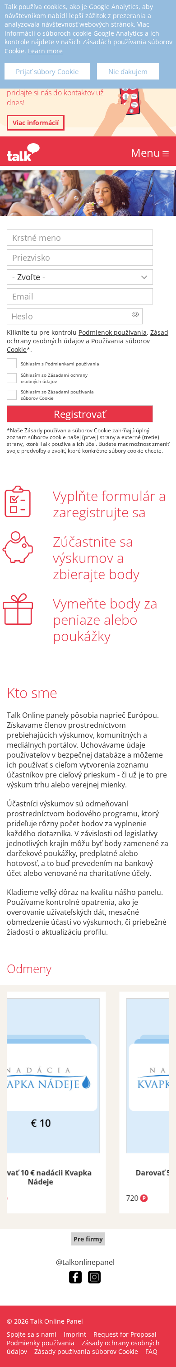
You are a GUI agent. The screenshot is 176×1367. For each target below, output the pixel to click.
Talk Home (23, 152)
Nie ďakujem (128, 71)
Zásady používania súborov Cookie (86, 1351)
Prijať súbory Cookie (47, 71)
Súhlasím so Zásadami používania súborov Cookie (57, 395)
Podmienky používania (40, 1343)
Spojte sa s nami (31, 1334)
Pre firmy (88, 1239)
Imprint (75, 1334)
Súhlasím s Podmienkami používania (60, 363)
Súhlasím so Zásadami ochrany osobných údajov (54, 378)
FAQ (151, 1351)
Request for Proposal (125, 1334)
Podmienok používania (113, 332)
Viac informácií (36, 122)
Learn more (45, 51)
